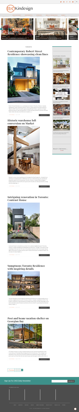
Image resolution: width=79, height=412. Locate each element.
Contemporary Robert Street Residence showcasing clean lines (28, 53)
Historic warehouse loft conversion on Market (22, 122)
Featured (4, 36)
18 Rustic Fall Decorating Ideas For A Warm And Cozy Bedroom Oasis (15, 38)
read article (44, 115)
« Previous (11, 370)
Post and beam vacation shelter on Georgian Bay (28, 320)
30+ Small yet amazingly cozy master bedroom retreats (60, 102)
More (62, 15)
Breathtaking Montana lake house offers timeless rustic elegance (61, 118)
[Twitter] (61, 2)
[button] (1, 29)
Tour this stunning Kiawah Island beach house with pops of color (61, 71)
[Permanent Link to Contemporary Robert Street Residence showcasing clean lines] (24, 80)
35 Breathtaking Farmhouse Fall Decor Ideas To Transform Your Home (49, 38)
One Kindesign (12, 114)
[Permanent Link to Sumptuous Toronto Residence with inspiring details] (24, 283)
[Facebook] (67, 2)
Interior (38, 15)
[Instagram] (70, 2)
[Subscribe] (73, 2)
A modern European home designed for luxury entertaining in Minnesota (61, 133)
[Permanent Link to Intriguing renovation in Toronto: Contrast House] (24, 223)
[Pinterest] (64, 2)
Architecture (16, 15)
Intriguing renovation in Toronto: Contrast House (28, 199)
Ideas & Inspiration (51, 15)
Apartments (28, 15)
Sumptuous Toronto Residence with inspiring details (26, 267)
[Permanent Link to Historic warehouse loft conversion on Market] (24, 150)
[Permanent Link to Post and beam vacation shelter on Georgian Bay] (25, 336)
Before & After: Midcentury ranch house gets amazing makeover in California (61, 86)
